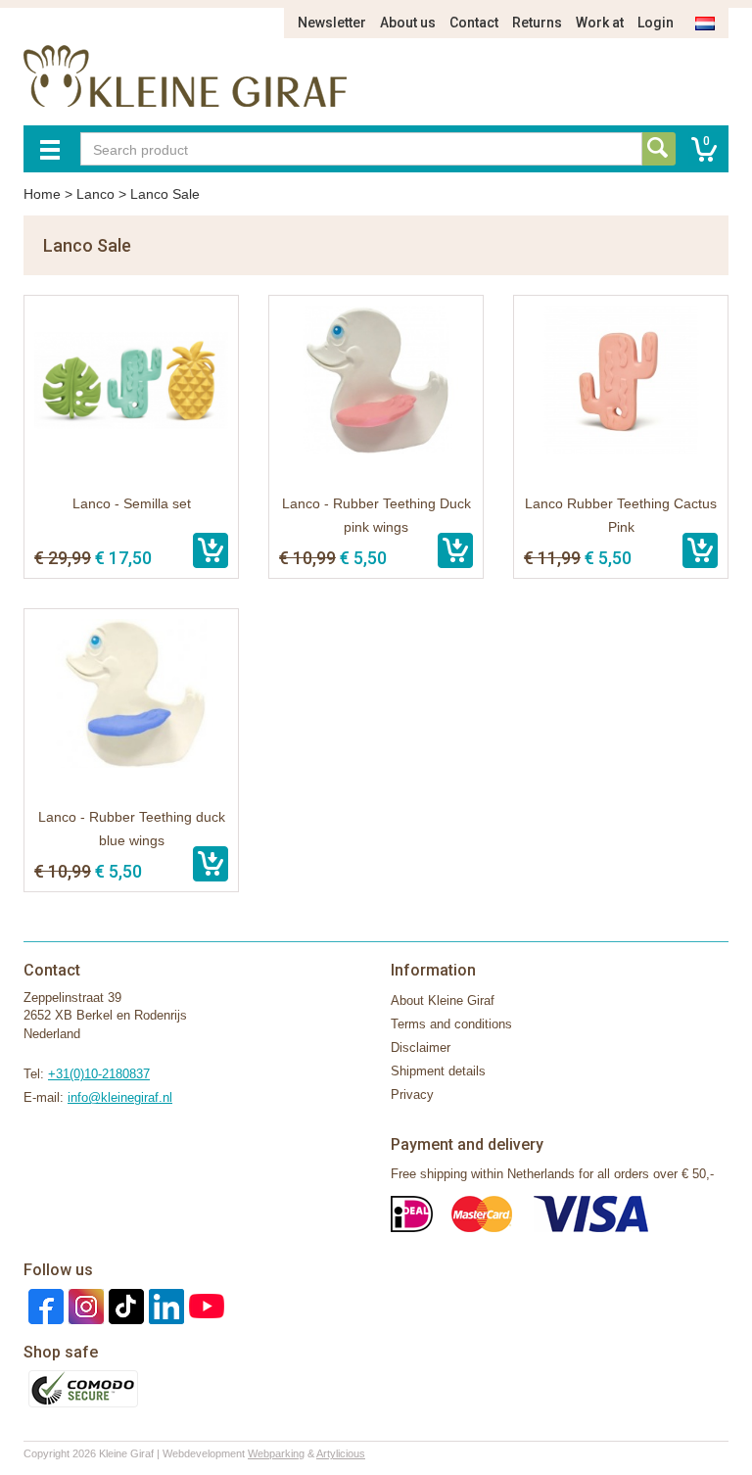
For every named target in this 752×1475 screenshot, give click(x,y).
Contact (473, 22)
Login (655, 22)
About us (408, 22)
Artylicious (340, 1453)
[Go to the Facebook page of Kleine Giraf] (44, 1305)
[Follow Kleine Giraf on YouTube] (204, 1305)
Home (42, 194)
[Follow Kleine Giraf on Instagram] (84, 1305)
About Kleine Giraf (442, 1000)
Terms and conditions (451, 1024)
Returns (537, 22)
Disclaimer (420, 1047)
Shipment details (438, 1071)
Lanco (95, 194)
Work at (600, 22)
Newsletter (332, 22)
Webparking (276, 1453)
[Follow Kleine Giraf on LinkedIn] (164, 1305)
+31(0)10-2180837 (99, 1074)
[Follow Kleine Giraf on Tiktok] (124, 1305)
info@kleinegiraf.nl (120, 1097)
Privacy (412, 1094)
